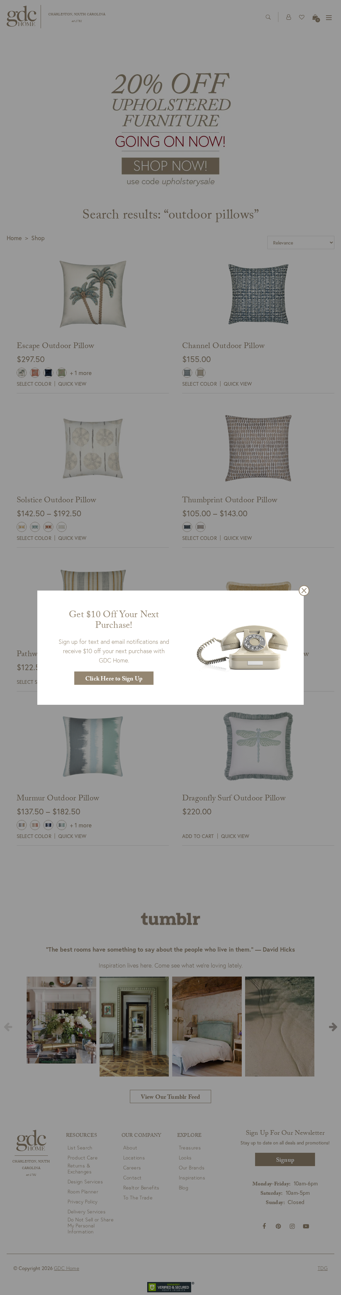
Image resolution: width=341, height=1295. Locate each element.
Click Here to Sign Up (114, 679)
